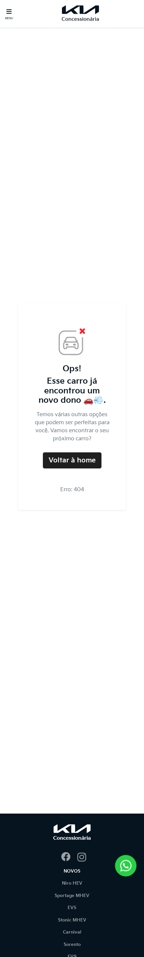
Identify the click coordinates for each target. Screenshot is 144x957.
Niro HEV (72, 883)
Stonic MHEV (72, 920)
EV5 (72, 907)
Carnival (72, 932)
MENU (9, 18)
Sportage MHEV (72, 895)
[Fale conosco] (126, 866)
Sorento (72, 944)
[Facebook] (64, 857)
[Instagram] (80, 857)
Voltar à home (72, 460)
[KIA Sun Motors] (80, 13)
